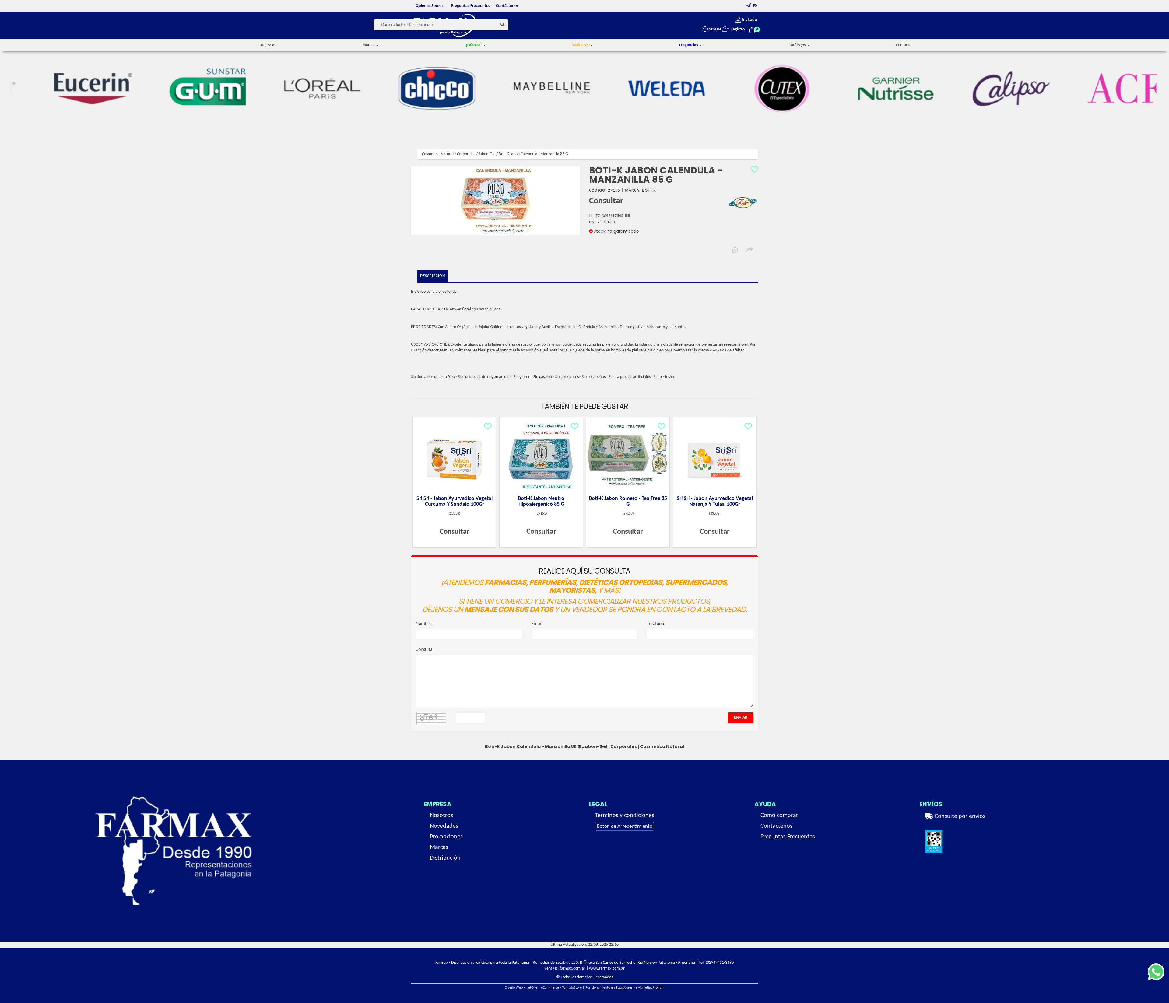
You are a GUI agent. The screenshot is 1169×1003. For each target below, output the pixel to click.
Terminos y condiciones (624, 816)
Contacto (903, 45)
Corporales (466, 154)
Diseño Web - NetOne (521, 988)
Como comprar (779, 816)
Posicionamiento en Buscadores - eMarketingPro (621, 988)
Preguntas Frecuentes (470, 6)
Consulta (424, 649)
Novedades (444, 826)
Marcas (439, 847)
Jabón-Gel (487, 154)
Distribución (445, 858)
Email (536, 623)
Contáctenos (507, 6)
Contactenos (776, 826)
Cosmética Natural (438, 154)
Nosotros (441, 816)
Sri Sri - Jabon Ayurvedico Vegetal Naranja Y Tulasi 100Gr (715, 501)
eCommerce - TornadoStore (561, 988)
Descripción (432, 276)
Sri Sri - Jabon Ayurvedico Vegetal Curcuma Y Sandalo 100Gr (454, 501)
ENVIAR (740, 717)
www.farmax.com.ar (607, 968)
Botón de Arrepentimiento (624, 826)
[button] (749, 6)
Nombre (424, 623)
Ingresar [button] (713, 29)
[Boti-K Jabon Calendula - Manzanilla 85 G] (495, 200)
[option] (69, 89)
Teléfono (655, 623)
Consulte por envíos (959, 816)
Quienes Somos (430, 6)
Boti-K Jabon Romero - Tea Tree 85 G (628, 501)
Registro (737, 29)
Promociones (446, 837)
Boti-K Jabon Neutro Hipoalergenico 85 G (541, 501)
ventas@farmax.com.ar (565, 968)
